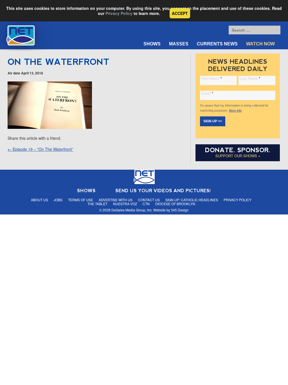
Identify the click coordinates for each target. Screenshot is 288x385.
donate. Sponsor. (237, 150)
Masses (178, 43)
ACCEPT (180, 13)
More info (235, 110)
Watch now (260, 43)
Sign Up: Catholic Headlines (191, 199)
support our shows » (237, 155)
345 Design (180, 209)
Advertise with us (115, 199)
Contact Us (149, 199)
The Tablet (97, 203)
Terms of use (80, 199)
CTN (146, 203)
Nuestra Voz (125, 203)
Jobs (58, 199)
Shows (152, 43)
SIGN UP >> (212, 121)
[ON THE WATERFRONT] (50, 127)
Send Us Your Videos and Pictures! (163, 190)
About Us (39, 199)
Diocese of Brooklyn (175, 203)
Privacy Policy (118, 13)
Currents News (217, 43)
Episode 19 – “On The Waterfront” (40, 149)
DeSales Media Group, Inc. (131, 209)
